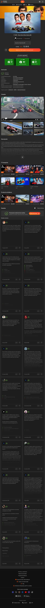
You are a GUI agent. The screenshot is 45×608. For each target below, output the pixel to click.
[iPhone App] (18, 596)
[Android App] (26, 596)
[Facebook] (22, 592)
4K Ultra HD (11, 89)
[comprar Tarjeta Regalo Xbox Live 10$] (10, 62)
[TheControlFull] (3, 317)
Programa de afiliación (22, 575)
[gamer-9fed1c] (25, 285)
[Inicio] (4, 2)
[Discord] (13, 592)
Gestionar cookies (22, 600)
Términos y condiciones (22, 571)
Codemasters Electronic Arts (18, 81)
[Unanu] (25, 411)
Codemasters (15, 80)
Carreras (25, 84)
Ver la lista (15, 76)
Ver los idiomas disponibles (18, 77)
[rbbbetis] (3, 253)
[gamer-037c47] (3, 285)
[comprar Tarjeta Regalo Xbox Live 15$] (22, 62)
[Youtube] (26, 592)
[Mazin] (25, 506)
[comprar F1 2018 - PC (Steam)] (37, 181)
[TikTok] (32, 592)
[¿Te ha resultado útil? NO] (20, 248)
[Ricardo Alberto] (25, 222)
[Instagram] (19, 592)
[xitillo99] (3, 348)
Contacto (22, 577)
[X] (16, 592)
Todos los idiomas (40, 208)
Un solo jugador (21, 84)
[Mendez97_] (3, 411)
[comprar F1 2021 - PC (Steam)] (22, 181)
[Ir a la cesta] (39, 1)
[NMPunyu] (25, 253)
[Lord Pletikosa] (3, 506)
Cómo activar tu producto (18, 79)
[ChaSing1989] (3, 474)
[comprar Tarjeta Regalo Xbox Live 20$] (34, 62)
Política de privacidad (22, 573)
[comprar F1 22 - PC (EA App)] (8, 181)
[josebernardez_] (3, 380)
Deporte (29, 84)
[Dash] (3, 443)
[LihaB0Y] (25, 443)
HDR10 (15, 89)
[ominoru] (25, 380)
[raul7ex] (25, 348)
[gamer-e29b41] (25, 474)
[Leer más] (11, 233)
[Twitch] (29, 592)
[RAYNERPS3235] (25, 538)
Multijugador (15, 84)
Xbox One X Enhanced (21, 89)
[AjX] (25, 317)
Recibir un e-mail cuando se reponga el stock (24, 50)
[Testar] (3, 538)
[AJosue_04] (3, 222)
